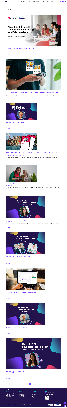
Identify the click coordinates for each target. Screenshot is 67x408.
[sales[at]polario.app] (45, 394)
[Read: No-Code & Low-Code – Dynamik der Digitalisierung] (25, 279)
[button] (21, 1)
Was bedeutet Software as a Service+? (17, 184)
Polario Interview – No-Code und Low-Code (19, 256)
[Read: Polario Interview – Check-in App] (21, 111)
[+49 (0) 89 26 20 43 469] (45, 392)
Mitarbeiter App (8, 155)
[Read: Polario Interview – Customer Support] (25, 206)
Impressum (20, 404)
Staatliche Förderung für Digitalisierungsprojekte (20, 48)
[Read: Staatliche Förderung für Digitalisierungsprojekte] (33, 30)
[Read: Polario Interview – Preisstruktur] (33, 353)
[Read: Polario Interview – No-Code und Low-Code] (25, 243)
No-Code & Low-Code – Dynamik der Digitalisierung (21, 292)
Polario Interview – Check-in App (15, 122)
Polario (7, 49)
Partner (16, 404)
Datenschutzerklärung (28, 404)
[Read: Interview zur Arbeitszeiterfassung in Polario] (25, 314)
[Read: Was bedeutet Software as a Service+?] (21, 173)
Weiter (59, 383)
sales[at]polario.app (49, 394)
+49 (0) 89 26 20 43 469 (50, 392)
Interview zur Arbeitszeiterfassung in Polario (19, 327)
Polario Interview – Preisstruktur (15, 371)
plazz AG (13, 404)
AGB (23, 404)
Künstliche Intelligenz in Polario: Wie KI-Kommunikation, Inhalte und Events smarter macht (32, 92)
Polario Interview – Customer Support (16, 220)
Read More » (8, 54)
